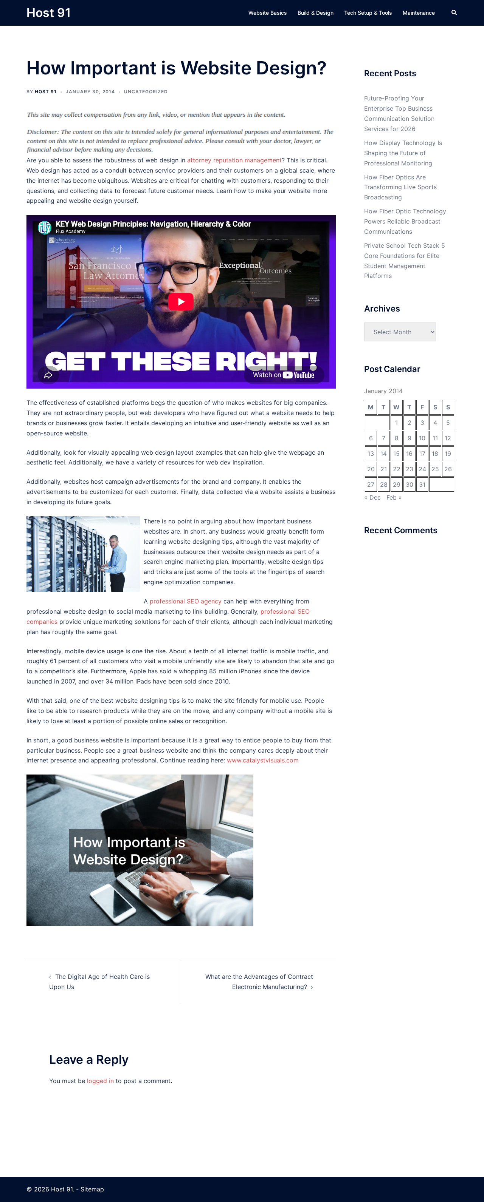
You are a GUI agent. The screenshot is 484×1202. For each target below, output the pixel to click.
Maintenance (419, 12)
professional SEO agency (186, 601)
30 (409, 484)
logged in (100, 1081)
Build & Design (316, 12)
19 (448, 453)
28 (384, 484)
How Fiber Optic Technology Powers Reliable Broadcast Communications (405, 221)
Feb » (394, 497)
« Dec (372, 497)
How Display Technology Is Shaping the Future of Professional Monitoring (403, 153)
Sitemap (92, 1189)
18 (435, 453)
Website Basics (267, 12)
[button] (454, 13)
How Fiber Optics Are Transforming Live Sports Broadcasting (400, 187)
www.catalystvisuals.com (263, 760)
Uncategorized (146, 91)
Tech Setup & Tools (368, 12)
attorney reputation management (234, 160)
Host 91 (48, 12)
